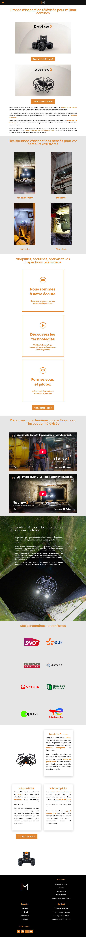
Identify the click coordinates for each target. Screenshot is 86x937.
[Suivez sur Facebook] (27, 931)
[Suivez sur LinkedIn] (18, 931)
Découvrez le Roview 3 (43, 59)
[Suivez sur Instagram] (22, 931)
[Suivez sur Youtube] (31, 931)
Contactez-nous (43, 407)
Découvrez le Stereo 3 (43, 101)
